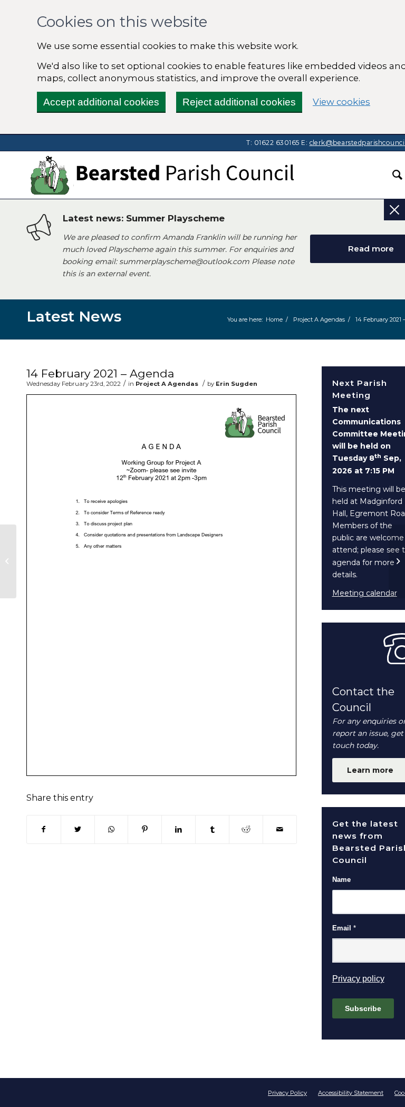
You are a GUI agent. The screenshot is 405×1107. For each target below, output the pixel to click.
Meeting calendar (364, 593)
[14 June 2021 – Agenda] (8, 561)
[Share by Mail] (279, 829)
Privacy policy (358, 978)
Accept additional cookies (101, 102)
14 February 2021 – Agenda (100, 373)
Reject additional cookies (239, 102)
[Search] (392, 175)
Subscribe (363, 1008)
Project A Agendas (167, 383)
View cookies (341, 101)
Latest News (73, 316)
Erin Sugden (236, 383)
